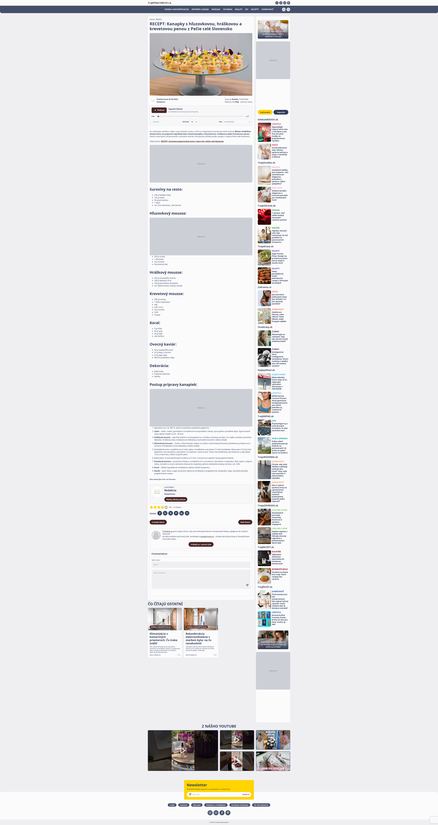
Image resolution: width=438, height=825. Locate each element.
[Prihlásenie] (284, 9)
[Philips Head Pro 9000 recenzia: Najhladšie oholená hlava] (273, 739)
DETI (274, 421)
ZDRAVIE (276, 210)
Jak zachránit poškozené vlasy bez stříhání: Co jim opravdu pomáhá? (279, 299)
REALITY (238, 9)
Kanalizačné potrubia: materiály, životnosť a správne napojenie (277, 518)
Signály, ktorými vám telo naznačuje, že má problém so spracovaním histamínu (280, 236)
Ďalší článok (245, 522)
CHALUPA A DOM (279, 510)
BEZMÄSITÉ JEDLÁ (280, 569)
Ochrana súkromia (239, 805)
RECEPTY (255, 9)
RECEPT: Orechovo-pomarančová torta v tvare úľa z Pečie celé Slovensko (192, 141)
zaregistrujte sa (207, 536)
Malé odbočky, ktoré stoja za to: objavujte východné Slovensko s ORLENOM (279, 383)
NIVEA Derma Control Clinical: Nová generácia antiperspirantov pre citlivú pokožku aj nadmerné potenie (279, 404)
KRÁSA (275, 145)
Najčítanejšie (265, 112)
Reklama (197, 805)
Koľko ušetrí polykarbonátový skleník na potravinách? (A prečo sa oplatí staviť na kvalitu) (280, 447)
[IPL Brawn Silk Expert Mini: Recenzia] (273, 761)
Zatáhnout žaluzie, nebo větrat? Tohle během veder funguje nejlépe (279, 316)
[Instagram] (284, 2)
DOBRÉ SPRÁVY (279, 374)
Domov (152, 19)
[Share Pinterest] (176, 513)
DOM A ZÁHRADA (279, 438)
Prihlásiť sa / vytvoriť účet (201, 544)
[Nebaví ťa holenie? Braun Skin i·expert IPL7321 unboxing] (237, 761)
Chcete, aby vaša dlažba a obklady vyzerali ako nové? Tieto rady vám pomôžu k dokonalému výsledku (279, 471)
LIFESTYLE (276, 124)
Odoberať (245, 794)
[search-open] (288, 9)
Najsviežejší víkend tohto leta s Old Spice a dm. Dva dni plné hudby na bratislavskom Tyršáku (280, 134)
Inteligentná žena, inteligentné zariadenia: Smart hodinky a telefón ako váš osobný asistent (280, 359)
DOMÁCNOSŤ (268, 9)
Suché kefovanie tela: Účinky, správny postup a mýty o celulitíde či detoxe (280, 152)
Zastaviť (156, 122)
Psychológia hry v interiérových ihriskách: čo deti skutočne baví (280, 427)
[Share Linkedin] (181, 513)
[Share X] (170, 513)
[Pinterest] (288, 2)
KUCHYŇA (276, 551)
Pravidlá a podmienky (216, 805)
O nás (172, 805)
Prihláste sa (168, 531)
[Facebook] (277, 2)
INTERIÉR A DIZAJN (200, 9)
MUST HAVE (277, 188)
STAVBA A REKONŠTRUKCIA (176, 9)
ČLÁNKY (275, 331)
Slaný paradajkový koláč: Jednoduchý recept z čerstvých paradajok (280, 277)
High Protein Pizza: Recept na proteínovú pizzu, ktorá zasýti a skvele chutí (280, 258)
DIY (246, 9)
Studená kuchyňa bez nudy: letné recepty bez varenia (280, 575)
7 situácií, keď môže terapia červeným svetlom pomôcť (279, 216)
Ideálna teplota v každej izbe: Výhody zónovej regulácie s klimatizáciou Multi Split (279, 537)
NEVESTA (276, 167)
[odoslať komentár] (247, 585)
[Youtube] (280, 2)
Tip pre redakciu (261, 805)
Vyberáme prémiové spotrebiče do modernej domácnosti (278, 559)
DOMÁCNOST (278, 309)
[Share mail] (187, 513)
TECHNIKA (227, 9)
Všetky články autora (175, 499)
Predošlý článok (158, 522)
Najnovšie (281, 112)
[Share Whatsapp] (165, 513)
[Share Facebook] (159, 513)
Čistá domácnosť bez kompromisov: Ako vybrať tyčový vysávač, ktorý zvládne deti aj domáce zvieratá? (280, 601)
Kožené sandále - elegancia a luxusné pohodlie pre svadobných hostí (280, 195)
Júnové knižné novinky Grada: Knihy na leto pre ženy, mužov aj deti (280, 619)
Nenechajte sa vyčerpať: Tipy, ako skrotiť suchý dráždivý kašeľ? (280, 337)
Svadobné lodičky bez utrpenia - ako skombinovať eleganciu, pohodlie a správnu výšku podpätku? (280, 177)
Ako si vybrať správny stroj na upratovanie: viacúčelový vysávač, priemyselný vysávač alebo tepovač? (279, 493)
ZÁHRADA (215, 9)
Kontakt (184, 805)
